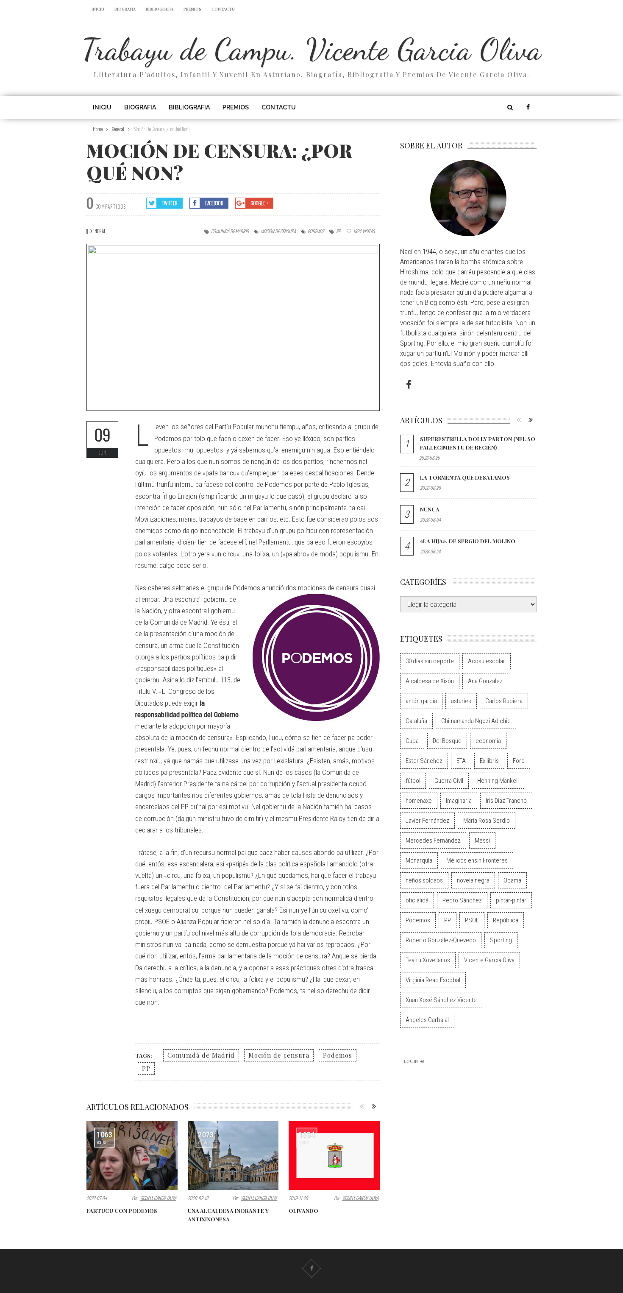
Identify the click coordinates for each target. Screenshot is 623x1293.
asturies (461, 701)
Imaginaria (459, 800)
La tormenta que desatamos (465, 477)
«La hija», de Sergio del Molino (467, 541)
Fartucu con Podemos (121, 1210)
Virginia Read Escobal (433, 980)
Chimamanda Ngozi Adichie (476, 721)
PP (338, 231)
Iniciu (98, 8)
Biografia (125, 8)
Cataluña (416, 721)
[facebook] (528, 107)
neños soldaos (424, 880)
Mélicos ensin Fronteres (477, 860)
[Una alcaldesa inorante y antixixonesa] (233, 1155)
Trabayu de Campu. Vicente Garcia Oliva (312, 49)
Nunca (429, 509)
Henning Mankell (498, 781)
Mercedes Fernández (433, 840)
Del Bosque (447, 741)
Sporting (501, 940)
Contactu (223, 8)
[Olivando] (334, 1155)
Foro (519, 761)
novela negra (473, 880)
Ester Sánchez (424, 761)
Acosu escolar (486, 661)
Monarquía (419, 860)
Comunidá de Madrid (230, 231)
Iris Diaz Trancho (506, 800)
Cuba (412, 741)
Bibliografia (159, 8)
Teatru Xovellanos (428, 960)
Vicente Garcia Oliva (489, 960)
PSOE (472, 920)
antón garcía (421, 701)
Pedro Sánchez (462, 900)
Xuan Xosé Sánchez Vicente (441, 1000)
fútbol (413, 781)
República (505, 920)
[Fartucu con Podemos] (132, 1155)
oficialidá (417, 900)
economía (488, 741)
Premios (192, 8)
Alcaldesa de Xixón (430, 681)
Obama (512, 880)
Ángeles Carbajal (427, 1020)
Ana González (485, 681)
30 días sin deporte (430, 661)
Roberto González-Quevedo (441, 940)
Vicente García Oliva (158, 1197)
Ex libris (489, 761)
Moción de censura (278, 231)
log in (411, 1061)
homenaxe (419, 800)
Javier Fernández (427, 820)
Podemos (316, 231)
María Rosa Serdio (486, 820)
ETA (461, 761)
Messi (482, 840)
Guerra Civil (448, 781)
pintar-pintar (511, 900)
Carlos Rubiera (504, 701)
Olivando (303, 1210)
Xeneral (98, 231)
